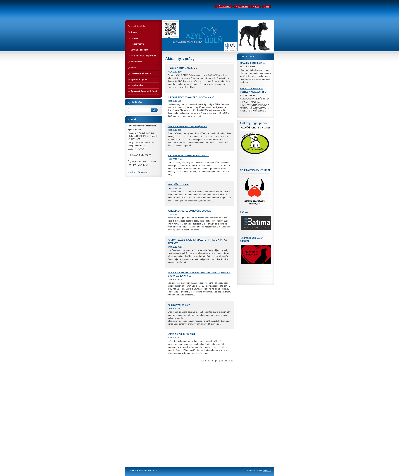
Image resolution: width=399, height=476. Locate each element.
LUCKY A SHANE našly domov (182, 68)
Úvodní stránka (225, 6)
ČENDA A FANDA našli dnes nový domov (187, 126)
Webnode (267, 470)
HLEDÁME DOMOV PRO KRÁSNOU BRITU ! (188, 155)
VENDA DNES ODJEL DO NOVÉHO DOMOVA (189, 211)
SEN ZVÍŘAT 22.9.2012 (178, 185)
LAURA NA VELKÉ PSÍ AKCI (181, 334)
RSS (257, 6)
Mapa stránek (243, 6)
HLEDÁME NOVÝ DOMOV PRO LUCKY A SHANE (191, 97)
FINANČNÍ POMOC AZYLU (252, 63)
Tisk (267, 6)
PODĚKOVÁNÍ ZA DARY (179, 305)
